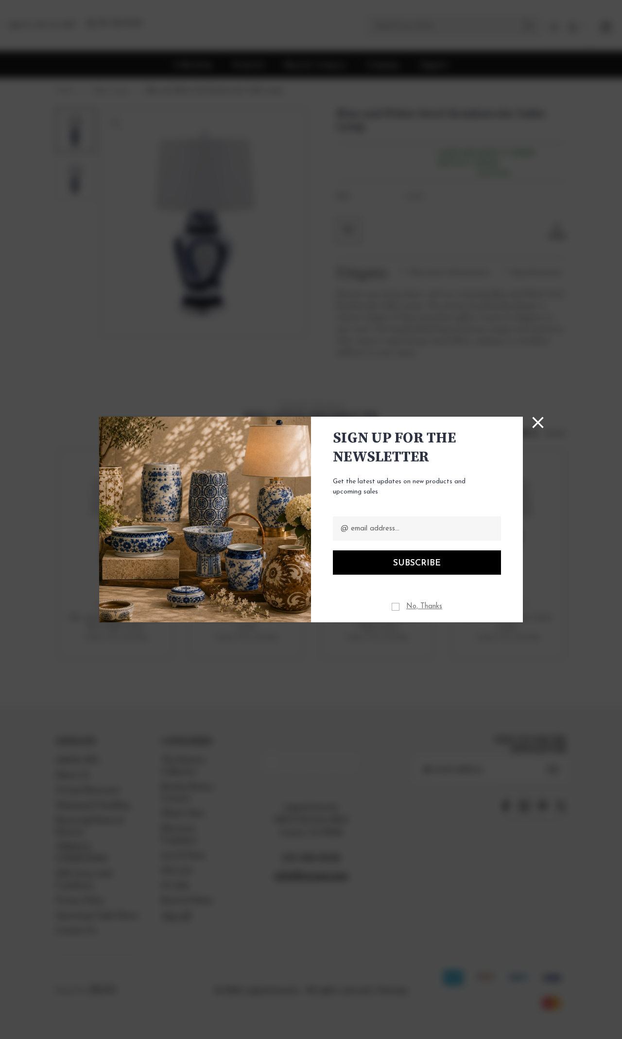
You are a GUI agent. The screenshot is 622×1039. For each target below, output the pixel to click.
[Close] (538, 422)
